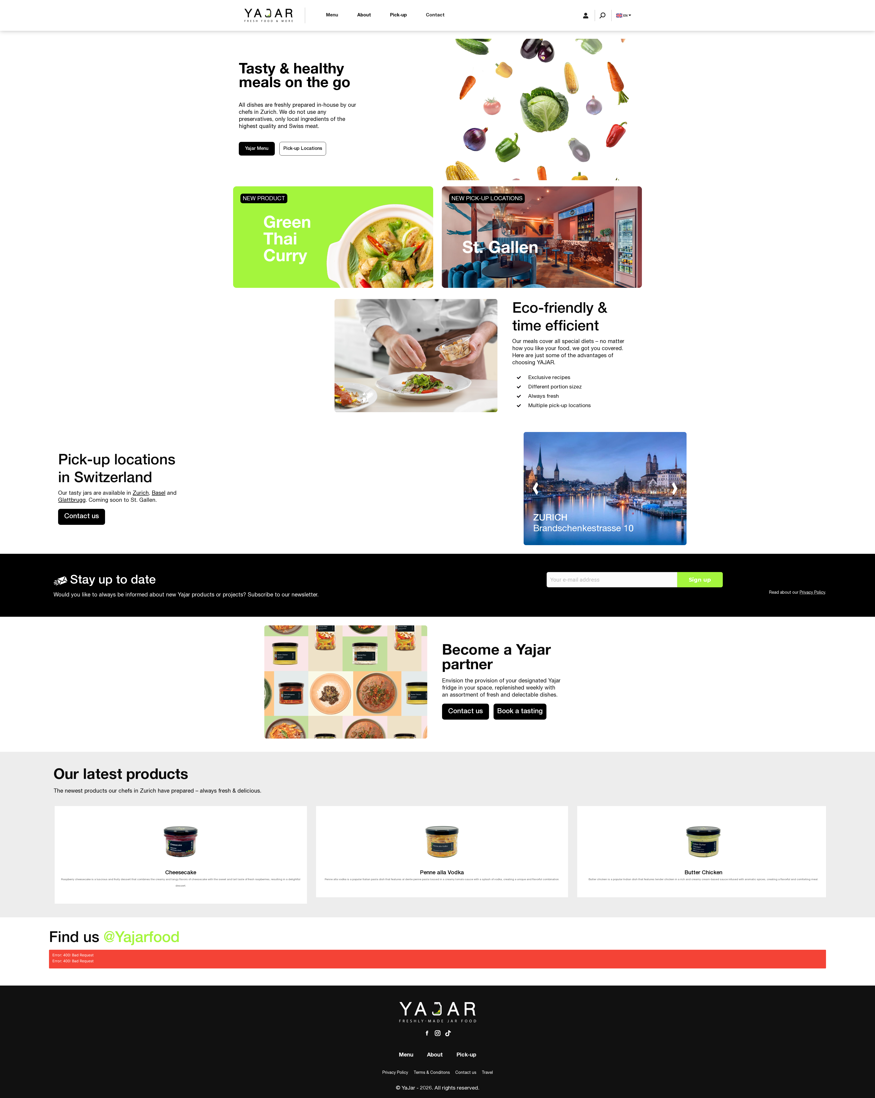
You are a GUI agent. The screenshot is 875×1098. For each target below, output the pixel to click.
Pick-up (466, 1055)
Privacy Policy (812, 593)
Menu (406, 1055)
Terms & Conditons (432, 1073)
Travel (487, 1073)
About (435, 1055)
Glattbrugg (72, 500)
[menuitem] (332, 15)
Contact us (465, 1073)
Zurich (141, 493)
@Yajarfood (141, 938)
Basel (158, 493)
